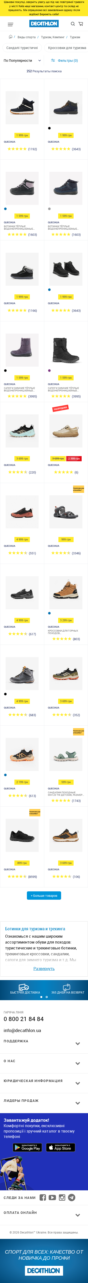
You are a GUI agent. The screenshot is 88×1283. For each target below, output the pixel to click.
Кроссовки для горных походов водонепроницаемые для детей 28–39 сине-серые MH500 (65, 631)
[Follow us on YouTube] (52, 1197)
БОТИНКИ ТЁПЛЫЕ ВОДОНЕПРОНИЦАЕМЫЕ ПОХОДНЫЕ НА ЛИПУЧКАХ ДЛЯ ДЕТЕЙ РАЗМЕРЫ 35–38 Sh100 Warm (21, 227)
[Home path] (12, 37)
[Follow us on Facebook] (43, 1197)
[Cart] (81, 25)
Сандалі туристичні (22, 47)
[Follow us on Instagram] (62, 1197)
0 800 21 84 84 (24, 1019)
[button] (41, 997)
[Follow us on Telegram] (71, 1197)
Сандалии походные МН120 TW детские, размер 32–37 (65, 793)
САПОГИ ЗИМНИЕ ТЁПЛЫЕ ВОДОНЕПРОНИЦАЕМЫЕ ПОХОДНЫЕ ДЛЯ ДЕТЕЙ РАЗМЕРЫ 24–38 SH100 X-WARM (19, 389)
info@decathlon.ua (22, 1030)
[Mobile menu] (10, 25)
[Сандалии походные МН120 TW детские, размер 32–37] (66, 755)
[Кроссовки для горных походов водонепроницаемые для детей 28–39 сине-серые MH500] (66, 594)
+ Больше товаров (44, 895)
